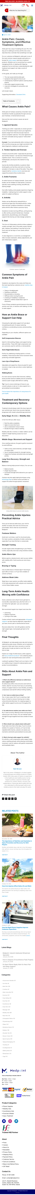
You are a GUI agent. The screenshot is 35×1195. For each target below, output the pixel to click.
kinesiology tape (6, 479)
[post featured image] (17, 825)
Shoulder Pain (6, 1033)
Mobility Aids (6, 1012)
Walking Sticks (6, 1050)
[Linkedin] (16, 1121)
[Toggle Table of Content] (17, 101)
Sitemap (17, 1192)
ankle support (13, 60)
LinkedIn (9, 799)
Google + (12, 799)
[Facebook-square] (4, 1121)
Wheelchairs (6, 1053)
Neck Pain (5, 1015)
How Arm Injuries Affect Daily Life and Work (16, 886)
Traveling (5, 1044)
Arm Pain (5, 983)
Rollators (5, 1030)
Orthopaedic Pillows (8, 1018)
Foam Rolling (6, 998)
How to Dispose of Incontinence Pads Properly (18, 960)
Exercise (5, 995)
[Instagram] (10, 1121)
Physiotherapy (6, 1021)
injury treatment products (11, 655)
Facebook (3, 799)
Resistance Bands (7, 1027)
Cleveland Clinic (21, 94)
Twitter (6, 799)
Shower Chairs (6, 1036)
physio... (28, 935)
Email (15, 799)
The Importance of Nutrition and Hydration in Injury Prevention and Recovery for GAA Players (17, 842)
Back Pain (5, 986)
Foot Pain (5, 1001)
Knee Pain (5, 1006)
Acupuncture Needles (8, 980)
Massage (5, 1009)
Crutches (5, 989)
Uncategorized (6, 1047)
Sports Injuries (6, 1039)
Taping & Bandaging (8, 1041)
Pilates (4, 1024)
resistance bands (16, 171)
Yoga (4, 1056)
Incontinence (6, 1004)
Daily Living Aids (7, 992)
